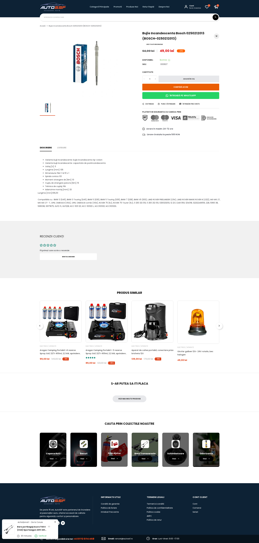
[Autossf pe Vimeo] (63, 523)
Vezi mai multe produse (129, 399)
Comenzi (197, 508)
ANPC (149, 516)
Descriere (46, 147)
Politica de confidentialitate (160, 508)
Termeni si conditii (155, 503)
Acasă (42, 26)
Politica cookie (153, 512)
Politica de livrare (109, 508)
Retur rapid (148, 6)
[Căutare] (216, 17)
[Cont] (186, 7)
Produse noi (132, 6)
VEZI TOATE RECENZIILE (154, 44)
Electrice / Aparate (48, 346)
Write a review (68, 257)
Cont (195, 503)
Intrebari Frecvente (110, 512)
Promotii (118, 6)
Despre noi (164, 6)
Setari (195, 512)
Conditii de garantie (110, 503)
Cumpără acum (180, 87)
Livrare (61, 147)
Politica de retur (154, 520)
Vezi (52, 459)
